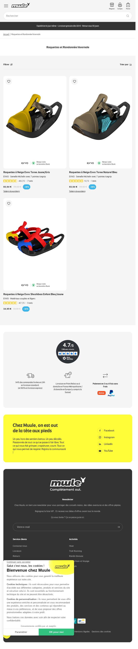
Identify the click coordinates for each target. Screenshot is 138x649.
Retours (16, 556)
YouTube (108, 450)
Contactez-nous (20, 546)
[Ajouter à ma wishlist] (8, 81)
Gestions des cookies (101, 631)
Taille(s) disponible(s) (11, 191)
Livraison (17, 551)
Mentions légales (82, 631)
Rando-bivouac (76, 556)
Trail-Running (75, 551)
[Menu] (6, 6)
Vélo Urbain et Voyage (79, 561)
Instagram (109, 437)
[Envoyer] (118, 527)
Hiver (71, 546)
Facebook (109, 430)
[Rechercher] (127, 16)
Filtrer (6, 64)
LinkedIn (108, 444)
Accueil (6, 34)
